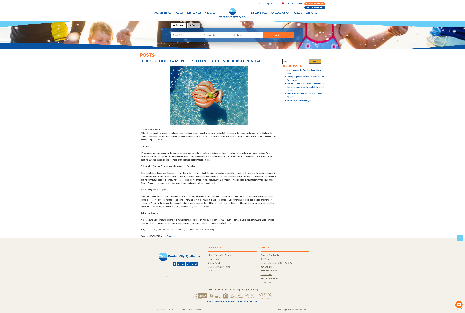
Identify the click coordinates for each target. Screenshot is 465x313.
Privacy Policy (214, 259)
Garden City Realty (232, 13)
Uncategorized (169, 236)
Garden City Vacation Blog (220, 267)
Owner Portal (214, 263)
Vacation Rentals (162, 13)
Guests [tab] (195, 25)
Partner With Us (314, 4)
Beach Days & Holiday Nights (299, 100)
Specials (179, 13)
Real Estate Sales (258, 13)
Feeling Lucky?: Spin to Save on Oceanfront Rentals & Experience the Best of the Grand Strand (305, 87)
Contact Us (311, 13)
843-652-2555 (296, 4)
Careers (298, 13)
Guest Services (193, 13)
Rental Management (281, 13)
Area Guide (210, 13)
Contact (211, 271)
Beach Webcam (315, 7)
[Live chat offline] (459, 306)
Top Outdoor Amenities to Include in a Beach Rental (201, 61)
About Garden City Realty (219, 255)
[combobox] (247, 35)
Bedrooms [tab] (179, 25)
